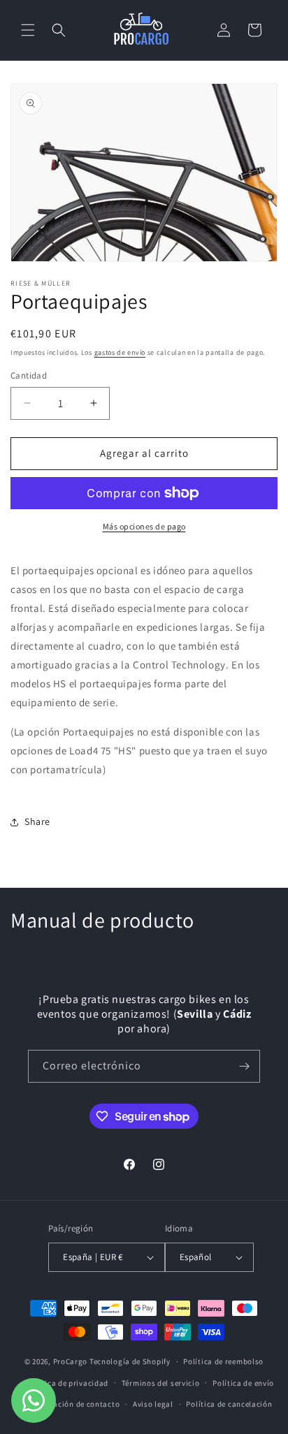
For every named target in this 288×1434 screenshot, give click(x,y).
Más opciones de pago (144, 526)
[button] (28, 30)
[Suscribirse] (244, 1066)
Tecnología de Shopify (130, 1361)
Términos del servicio (161, 1383)
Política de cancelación (229, 1404)
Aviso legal (153, 1404)
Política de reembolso (223, 1361)
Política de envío (243, 1383)
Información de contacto (74, 1404)
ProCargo (70, 1361)
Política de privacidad (67, 1383)
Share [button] (37, 821)
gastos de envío (120, 352)
